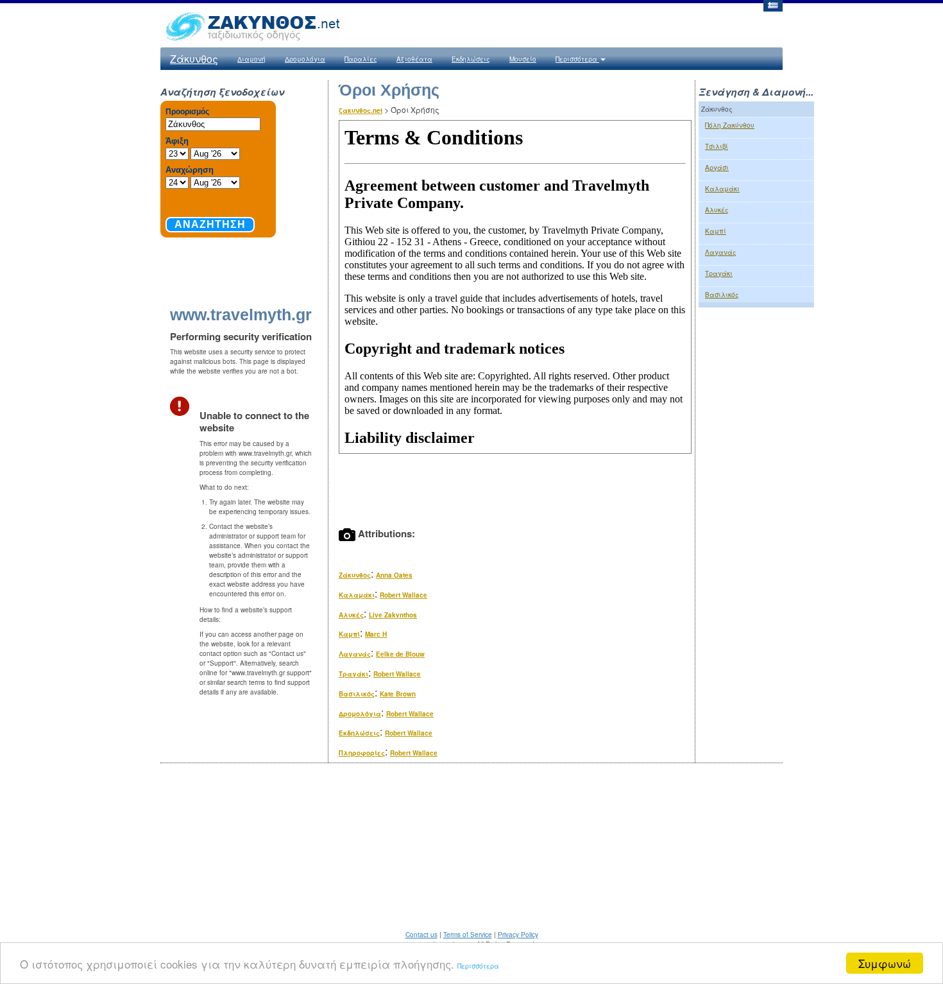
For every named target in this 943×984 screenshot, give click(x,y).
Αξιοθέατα (414, 59)
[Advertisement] (756, 527)
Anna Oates (394, 575)
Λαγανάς (355, 654)
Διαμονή (251, 59)
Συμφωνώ (884, 963)
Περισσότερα (478, 966)
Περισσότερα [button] (577, 59)
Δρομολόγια (305, 59)
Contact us (421, 934)
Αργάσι (717, 167)
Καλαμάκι (357, 595)
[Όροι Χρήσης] (772, 5)
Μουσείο (522, 59)
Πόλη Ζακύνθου (729, 125)
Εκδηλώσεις (471, 59)
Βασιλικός (357, 693)
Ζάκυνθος (194, 58)
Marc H (376, 634)
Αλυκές (351, 614)
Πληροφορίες (362, 752)
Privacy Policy (518, 934)
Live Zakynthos (393, 614)
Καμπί (349, 634)
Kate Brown (398, 693)
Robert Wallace (403, 595)
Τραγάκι (353, 673)
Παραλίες (360, 59)
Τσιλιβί (716, 146)
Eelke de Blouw (400, 654)
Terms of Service (467, 934)
